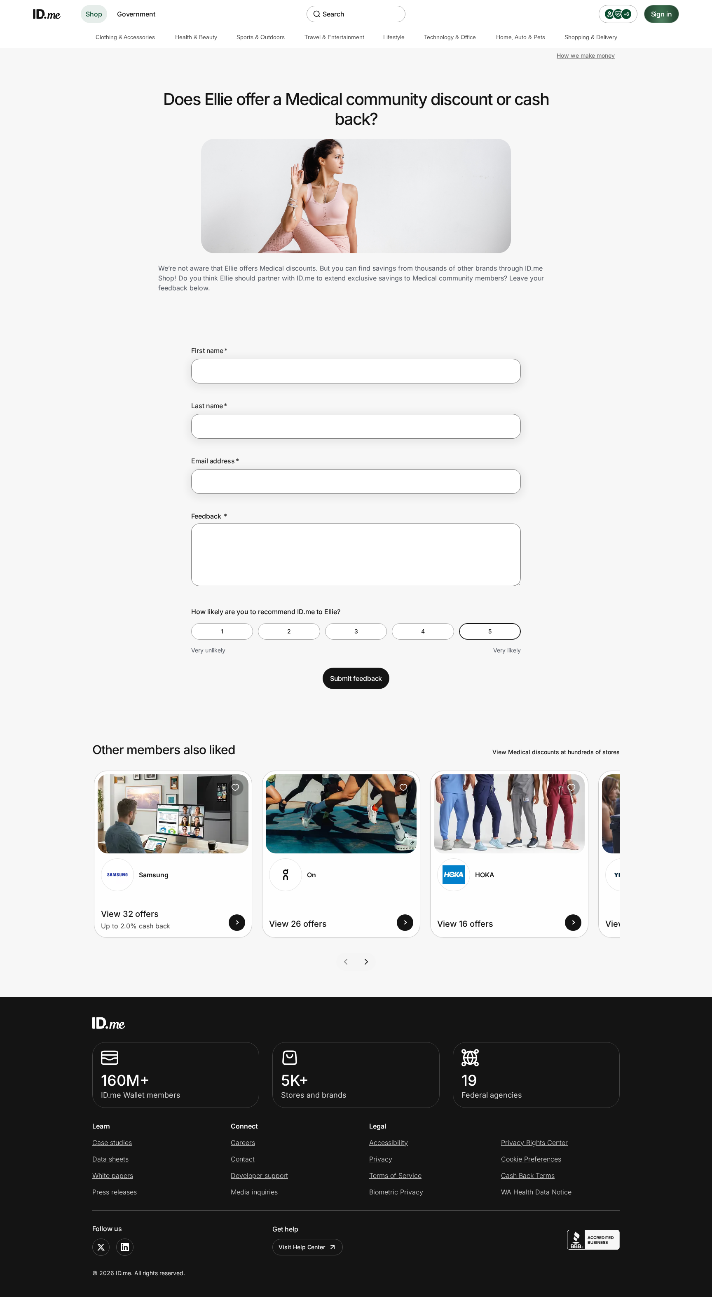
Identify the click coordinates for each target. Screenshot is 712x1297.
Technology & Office (450, 37)
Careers (243, 1142)
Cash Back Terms (528, 1175)
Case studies (112, 1142)
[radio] (222, 631)
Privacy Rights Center (534, 1142)
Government (136, 14)
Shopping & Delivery (590, 37)
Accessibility (388, 1142)
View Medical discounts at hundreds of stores (556, 751)
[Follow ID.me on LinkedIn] (125, 1247)
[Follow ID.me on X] (101, 1247)
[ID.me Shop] (52, 14)
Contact (243, 1159)
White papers (112, 1175)
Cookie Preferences (531, 1159)
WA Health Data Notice (536, 1192)
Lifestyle (394, 37)
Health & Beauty (196, 37)
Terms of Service (395, 1175)
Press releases (114, 1192)
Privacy (380, 1159)
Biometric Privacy (396, 1192)
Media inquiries (254, 1192)
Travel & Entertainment (334, 37)
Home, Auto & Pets (520, 37)
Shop (94, 14)
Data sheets (110, 1159)
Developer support (259, 1175)
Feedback (209, 516)
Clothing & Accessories (125, 37)
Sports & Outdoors (261, 37)
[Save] (235, 787)
